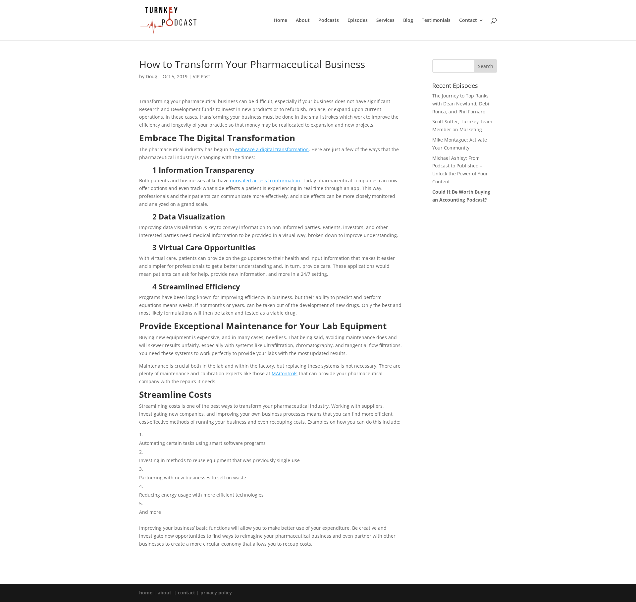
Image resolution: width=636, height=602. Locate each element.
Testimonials (436, 20)
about (164, 592)
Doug (151, 76)
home (145, 592)
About (303, 20)
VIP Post (201, 76)
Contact (468, 20)
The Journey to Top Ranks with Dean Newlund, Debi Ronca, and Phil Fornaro (460, 103)
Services (385, 20)
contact (186, 592)
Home (280, 20)
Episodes (357, 20)
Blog (408, 20)
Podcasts (328, 20)
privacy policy (216, 592)
